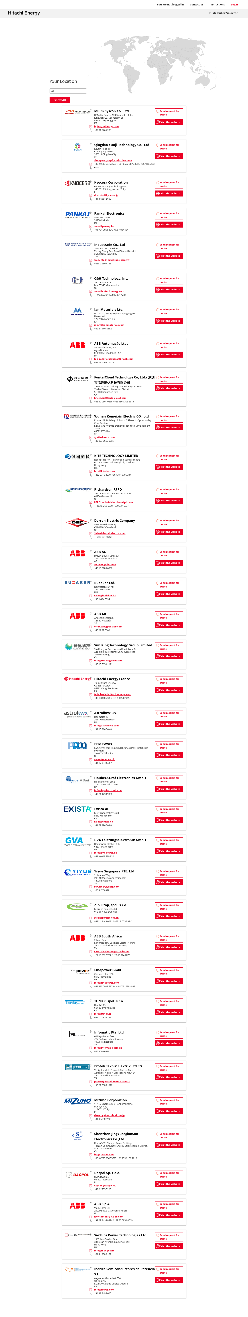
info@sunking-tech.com (108, 660)
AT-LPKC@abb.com (105, 564)
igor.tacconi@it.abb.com (108, 1216)
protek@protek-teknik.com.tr (112, 1081)
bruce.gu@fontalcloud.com (110, 398)
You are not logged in (170, 4)
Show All (60, 100)
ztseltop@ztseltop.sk (106, 917)
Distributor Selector (223, 13)
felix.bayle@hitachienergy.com (112, 694)
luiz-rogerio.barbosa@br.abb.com (113, 358)
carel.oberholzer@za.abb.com (111, 951)
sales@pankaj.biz (104, 226)
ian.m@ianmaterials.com (109, 325)
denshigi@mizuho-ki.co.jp (109, 1115)
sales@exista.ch (103, 821)
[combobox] (68, 91)
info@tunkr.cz (102, 1013)
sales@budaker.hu (105, 595)
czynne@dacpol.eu (105, 1185)
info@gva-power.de (105, 852)
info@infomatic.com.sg (108, 1047)
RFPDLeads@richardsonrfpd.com (113, 502)
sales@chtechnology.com (109, 291)
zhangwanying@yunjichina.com (113, 160)
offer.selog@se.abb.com (108, 626)
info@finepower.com (106, 982)
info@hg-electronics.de (108, 790)
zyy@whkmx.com (104, 437)
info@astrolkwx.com (106, 725)
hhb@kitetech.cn (104, 471)
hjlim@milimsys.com (106, 126)
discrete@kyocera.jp (106, 195)
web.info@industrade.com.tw (111, 260)
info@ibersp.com (104, 1289)
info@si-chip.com (104, 1250)
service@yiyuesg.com (106, 886)
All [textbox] (52, 91)
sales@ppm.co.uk (104, 759)
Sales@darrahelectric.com (109, 533)
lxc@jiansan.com (104, 1154)
